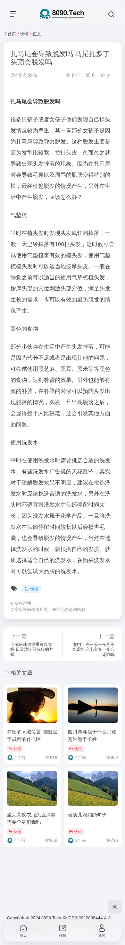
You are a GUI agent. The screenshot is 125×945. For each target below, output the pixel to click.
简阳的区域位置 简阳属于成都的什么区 (32, 735)
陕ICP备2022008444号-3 (87, 917)
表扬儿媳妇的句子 (87, 814)
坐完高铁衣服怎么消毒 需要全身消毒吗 (31, 818)
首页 (12, 33)
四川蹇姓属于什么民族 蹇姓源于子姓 (92, 735)
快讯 (24, 33)
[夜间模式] (115, 907)
